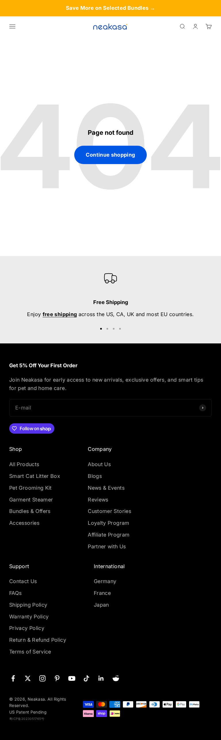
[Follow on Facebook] (13, 678)
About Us (99, 464)
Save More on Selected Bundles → (110, 8)
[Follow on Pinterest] (57, 678)
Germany (105, 581)
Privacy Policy (26, 628)
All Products (24, 464)
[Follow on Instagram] (42, 678)
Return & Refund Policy (37, 640)
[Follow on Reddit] (116, 678)
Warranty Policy (29, 617)
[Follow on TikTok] (86, 678)
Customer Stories (109, 511)
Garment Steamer (31, 500)
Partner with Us (107, 546)
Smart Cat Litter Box (34, 476)
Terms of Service (30, 652)
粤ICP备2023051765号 (27, 719)
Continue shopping (110, 155)
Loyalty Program (108, 523)
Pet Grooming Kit (30, 488)
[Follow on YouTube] (72, 678)
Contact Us (23, 581)
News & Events (106, 488)
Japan (101, 605)
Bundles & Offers (30, 511)
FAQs (15, 593)
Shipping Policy (28, 605)
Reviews (98, 500)
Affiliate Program (108, 535)
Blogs (95, 476)
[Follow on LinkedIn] (101, 678)
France (102, 593)
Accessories (24, 523)
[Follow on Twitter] (28, 678)
